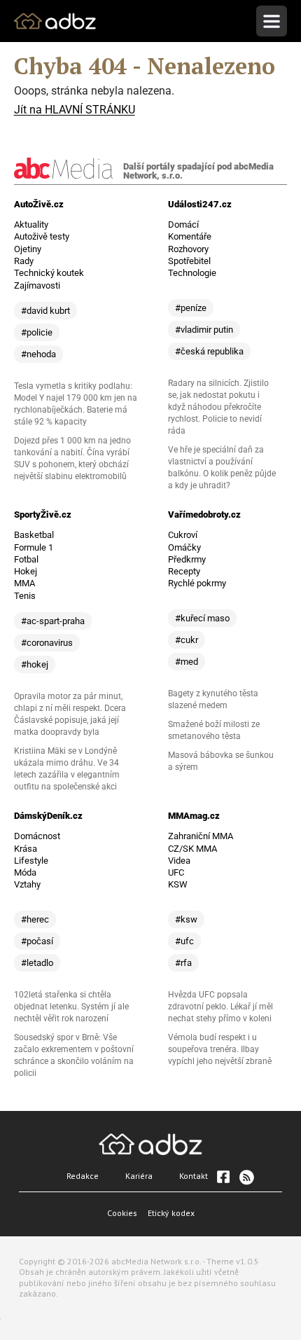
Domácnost (37, 836)
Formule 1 (33, 547)
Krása (25, 848)
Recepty (184, 571)
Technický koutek (49, 273)
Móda (25, 872)
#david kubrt (45, 310)
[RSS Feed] (245, 1176)
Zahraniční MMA (200, 836)
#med (186, 661)
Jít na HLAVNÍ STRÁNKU (74, 109)
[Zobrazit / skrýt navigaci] (271, 21)
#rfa (183, 963)
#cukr (186, 640)
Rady (24, 261)
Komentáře (189, 236)
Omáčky (184, 547)
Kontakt (193, 1175)
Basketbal (34, 535)
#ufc (184, 941)
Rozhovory (188, 249)
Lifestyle (31, 860)
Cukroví (182, 535)
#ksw (186, 919)
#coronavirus (47, 642)
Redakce (82, 1175)
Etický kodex (171, 1213)
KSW (178, 884)
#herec (35, 919)
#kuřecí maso (202, 618)
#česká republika (209, 351)
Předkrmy (187, 559)
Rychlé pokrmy (197, 583)
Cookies (122, 1213)
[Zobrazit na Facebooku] (223, 1176)
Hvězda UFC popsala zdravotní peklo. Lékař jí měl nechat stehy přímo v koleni (220, 1006)
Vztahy (27, 884)
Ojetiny (27, 249)
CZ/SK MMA (192, 848)
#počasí (37, 941)
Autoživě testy (41, 236)
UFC (176, 872)
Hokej (25, 571)
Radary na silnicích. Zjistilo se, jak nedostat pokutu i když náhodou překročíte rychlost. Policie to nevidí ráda (218, 407)
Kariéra (139, 1175)
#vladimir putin (204, 329)
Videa (179, 860)
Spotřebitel (189, 261)
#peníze (190, 308)
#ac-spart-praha (53, 621)
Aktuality (31, 224)
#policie (36, 332)
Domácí (183, 224)
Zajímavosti (37, 285)
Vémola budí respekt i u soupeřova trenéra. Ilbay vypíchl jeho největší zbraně (220, 1049)
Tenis (25, 595)
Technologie (192, 273)
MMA (24, 583)
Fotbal (26, 559)
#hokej (34, 664)
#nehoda (38, 354)
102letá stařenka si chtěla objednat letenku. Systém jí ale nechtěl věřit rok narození (71, 1006)
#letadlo (37, 963)
